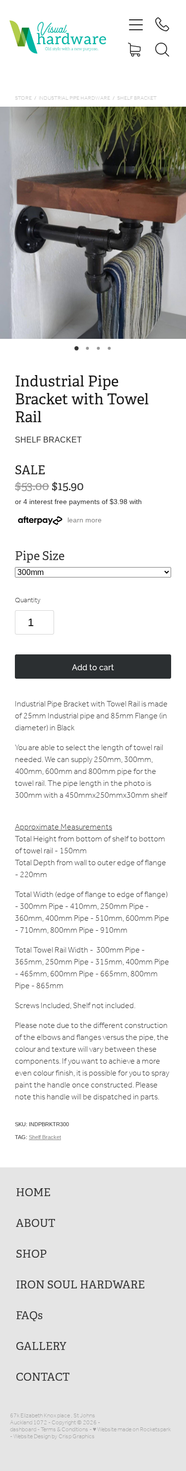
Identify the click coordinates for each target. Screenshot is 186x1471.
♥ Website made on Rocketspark (132, 1429)
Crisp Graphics (77, 1436)
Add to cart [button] (93, 666)
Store (23, 98)
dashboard (23, 1429)
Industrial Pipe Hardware (74, 98)
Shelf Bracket (137, 98)
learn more (84, 520)
